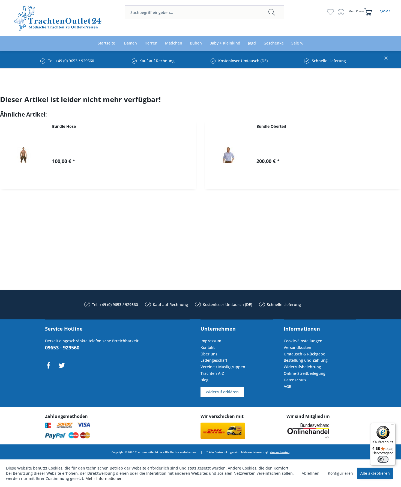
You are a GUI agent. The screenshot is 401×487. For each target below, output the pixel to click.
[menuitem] (204, 12)
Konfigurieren (340, 473)
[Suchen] (271, 12)
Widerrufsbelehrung (302, 366)
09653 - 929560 (62, 347)
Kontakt (207, 347)
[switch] (383, 459)
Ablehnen (310, 473)
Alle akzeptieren (375, 473)
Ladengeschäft (213, 360)
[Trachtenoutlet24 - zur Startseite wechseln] (58, 18)
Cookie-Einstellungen (303, 340)
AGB (287, 386)
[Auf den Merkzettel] (126, 180)
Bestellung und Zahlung (306, 360)
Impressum (210, 340)
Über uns (208, 354)
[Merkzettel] (330, 12)
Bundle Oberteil (271, 126)
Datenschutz (295, 379)
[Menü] (392, 426)
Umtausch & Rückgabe (304, 354)
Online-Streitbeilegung (304, 373)
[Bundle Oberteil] (228, 155)
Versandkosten (297, 347)
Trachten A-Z (212, 373)
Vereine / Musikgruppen (222, 366)
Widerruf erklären (222, 391)
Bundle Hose (64, 126)
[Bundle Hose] (23, 155)
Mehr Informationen (103, 478)
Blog (204, 379)
